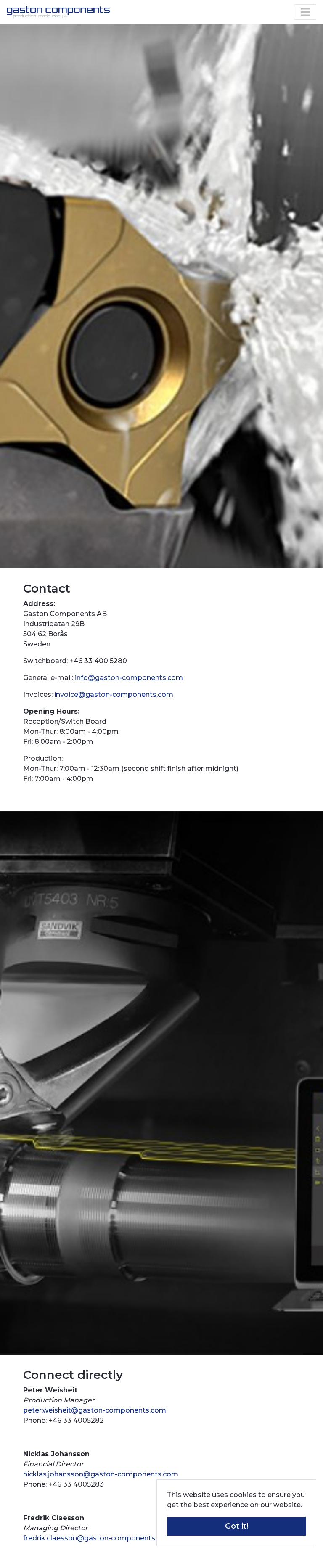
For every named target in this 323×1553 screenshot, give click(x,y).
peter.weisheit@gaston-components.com (94, 1410)
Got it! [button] (236, 1526)
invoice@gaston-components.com (113, 694)
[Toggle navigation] (305, 12)
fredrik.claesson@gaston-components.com (97, 1538)
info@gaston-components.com (129, 678)
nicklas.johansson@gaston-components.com (100, 1474)
